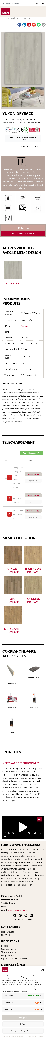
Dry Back (11, 18)
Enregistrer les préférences (23, 1031)
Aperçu (32, 481)
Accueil (3, 18)
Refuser (23, 1024)
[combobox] (11, 3)
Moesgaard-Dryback (12, 630)
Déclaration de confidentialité (27, 1037)
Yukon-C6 (13, 283)
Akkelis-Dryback (13, 570)
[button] (42, 970)
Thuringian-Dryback (33, 570)
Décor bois (25, 326)
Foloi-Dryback (13, 600)
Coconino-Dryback (33, 600)
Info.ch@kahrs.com (17, 910)
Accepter (23, 1017)
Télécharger (31, 474)
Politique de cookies (9, 1037)
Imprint (41, 1037)
